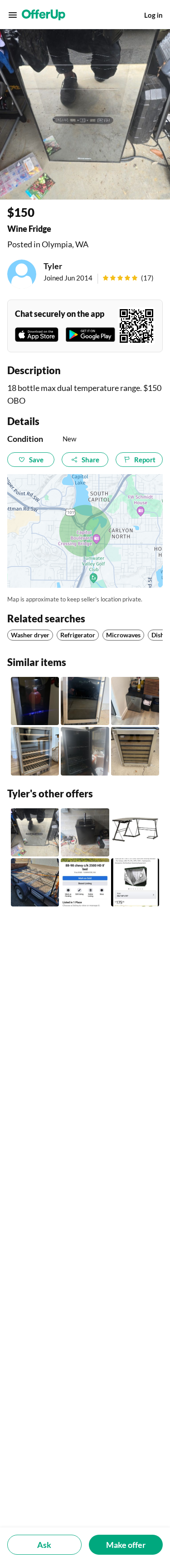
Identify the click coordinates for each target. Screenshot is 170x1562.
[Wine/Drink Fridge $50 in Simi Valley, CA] (135, 701)
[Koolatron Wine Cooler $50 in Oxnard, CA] (35, 701)
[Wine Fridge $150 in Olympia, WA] (35, 832)
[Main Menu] (12, 15)
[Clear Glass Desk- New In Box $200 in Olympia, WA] (135, 832)
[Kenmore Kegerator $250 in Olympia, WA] (85, 832)
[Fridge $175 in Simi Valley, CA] (85, 751)
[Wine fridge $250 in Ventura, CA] (85, 701)
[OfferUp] (43, 15)
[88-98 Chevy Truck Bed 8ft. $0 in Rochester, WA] (85, 882)
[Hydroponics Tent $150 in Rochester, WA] (135, 882)
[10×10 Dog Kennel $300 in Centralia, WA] (35, 882)
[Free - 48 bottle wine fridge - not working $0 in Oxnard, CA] (35, 751)
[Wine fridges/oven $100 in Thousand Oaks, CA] (135, 751)
